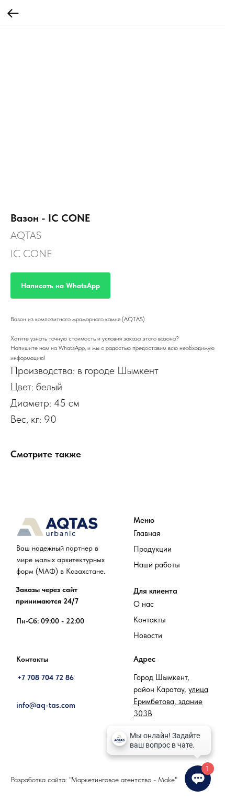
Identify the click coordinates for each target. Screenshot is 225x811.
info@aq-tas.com (45, 705)
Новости (147, 635)
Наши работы (156, 564)
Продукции (152, 549)
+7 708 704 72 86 (45, 677)
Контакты (149, 619)
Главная (146, 533)
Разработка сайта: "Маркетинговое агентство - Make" (93, 779)
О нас (143, 604)
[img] (57, 527)
